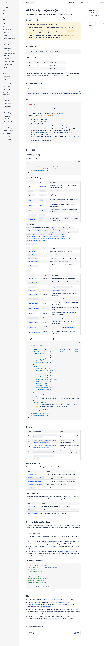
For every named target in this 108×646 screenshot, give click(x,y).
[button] (9, 19)
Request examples (94, 15)
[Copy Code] (78, 51)
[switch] (102, 2)
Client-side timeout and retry (96, 23)
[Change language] (94, 2)
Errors (90, 20)
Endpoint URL (92, 12)
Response (91, 17)
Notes (90, 25)
